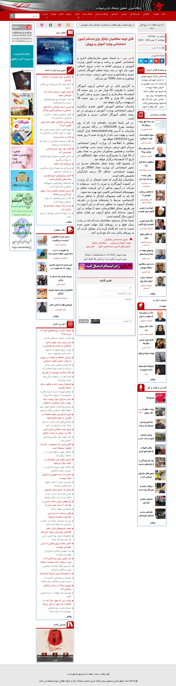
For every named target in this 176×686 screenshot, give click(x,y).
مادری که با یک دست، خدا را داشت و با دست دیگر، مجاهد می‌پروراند (57, 495)
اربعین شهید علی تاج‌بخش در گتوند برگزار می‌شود (57, 461)
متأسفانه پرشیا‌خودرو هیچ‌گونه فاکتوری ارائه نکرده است (57, 185)
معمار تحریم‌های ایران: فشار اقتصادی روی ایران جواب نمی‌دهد (56, 530)
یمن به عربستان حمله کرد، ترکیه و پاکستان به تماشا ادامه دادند (56, 522)
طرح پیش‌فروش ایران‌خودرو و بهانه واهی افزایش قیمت (57, 177)
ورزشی (68, 14)
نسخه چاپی (156, 47)
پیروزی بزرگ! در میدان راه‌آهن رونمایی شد (57, 587)
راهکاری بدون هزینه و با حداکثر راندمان (56, 78)
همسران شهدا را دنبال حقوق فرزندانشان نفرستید (58, 484)
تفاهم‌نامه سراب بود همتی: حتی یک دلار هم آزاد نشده (153, 97)
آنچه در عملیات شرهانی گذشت (57, 338)
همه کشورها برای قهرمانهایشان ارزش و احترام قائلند (57, 101)
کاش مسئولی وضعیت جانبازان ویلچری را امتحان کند (57, 116)
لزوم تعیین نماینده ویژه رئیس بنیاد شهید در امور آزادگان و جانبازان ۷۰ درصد (55, 131)
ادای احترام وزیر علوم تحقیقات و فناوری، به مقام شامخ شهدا (56, 416)
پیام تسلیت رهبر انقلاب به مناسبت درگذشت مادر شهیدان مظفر (106, 26)
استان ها (77, 16)
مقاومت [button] (156, 14)
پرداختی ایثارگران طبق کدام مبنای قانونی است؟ (56, 123)
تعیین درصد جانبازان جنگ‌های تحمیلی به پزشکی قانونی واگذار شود (57, 108)
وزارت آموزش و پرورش (120, 243)
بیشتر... (151, 294)
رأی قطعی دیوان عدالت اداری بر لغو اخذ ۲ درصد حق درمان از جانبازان (56, 503)
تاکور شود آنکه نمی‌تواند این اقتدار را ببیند (55, 86)
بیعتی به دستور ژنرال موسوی (58, 490)
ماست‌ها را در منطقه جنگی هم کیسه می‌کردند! (57, 378)
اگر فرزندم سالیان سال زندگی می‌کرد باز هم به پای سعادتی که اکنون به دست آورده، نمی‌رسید (57, 366)
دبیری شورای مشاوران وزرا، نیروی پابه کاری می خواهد (56, 192)
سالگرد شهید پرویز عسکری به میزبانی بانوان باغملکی (58, 468)
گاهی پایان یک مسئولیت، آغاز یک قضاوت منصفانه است (55, 446)
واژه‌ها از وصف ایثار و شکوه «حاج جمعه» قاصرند (56, 386)
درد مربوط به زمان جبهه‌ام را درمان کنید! (55, 215)
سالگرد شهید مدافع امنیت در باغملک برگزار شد (58, 453)
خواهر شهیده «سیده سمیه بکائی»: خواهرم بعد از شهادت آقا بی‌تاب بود (55, 393)
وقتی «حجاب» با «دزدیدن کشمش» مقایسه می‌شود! (59, 515)
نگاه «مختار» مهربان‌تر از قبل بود (56, 373)
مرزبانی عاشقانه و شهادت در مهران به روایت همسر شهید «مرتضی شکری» (55, 359)
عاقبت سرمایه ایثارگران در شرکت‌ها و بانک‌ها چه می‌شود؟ (55, 143)
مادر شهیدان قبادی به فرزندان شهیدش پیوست (58, 552)
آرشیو (61, 14)
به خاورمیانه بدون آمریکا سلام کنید (55, 574)
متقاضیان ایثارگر (99, 243)
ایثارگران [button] (146, 14)
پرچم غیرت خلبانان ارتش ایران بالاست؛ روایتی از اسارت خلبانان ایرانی (56, 431)
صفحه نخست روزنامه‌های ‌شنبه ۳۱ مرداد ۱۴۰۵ (55, 332)
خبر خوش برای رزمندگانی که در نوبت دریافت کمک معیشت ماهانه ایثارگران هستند (55, 560)
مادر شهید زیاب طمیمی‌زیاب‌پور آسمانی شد (57, 438)
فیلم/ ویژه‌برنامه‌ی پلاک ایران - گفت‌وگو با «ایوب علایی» (153, 105)
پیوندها (53, 14)
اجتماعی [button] (114, 14)
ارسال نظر (84, 321)
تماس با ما (45, 16)
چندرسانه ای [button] (135, 14)
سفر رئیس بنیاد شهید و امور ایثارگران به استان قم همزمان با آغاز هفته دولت (57, 344)
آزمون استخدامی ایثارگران (116, 239)
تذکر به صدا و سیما (62, 137)
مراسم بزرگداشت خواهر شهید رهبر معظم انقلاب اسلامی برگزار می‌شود (55, 408)
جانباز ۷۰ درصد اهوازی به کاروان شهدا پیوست (152, 85)
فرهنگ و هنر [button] (87, 14)
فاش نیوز (90, 246)
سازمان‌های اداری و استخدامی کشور (114, 246)
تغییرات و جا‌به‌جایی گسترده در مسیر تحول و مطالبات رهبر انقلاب (56, 579)
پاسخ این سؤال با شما (154, 91)
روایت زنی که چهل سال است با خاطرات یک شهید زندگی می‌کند (56, 602)
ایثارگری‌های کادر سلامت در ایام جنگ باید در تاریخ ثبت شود (56, 423)
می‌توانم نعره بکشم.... (61, 164)
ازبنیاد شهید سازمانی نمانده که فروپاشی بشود (57, 93)
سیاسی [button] (124, 14)
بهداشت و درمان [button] (101, 14)
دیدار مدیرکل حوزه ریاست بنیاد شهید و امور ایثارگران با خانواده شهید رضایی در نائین (57, 401)
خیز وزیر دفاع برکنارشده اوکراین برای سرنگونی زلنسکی (57, 567)
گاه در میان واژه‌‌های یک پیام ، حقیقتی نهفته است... (57, 200)
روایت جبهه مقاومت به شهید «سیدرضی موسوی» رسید (58, 351)
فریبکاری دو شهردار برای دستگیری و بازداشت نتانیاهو (55, 169)
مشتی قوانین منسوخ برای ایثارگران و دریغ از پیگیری (55, 158)
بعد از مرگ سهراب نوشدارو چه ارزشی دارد (57, 207)
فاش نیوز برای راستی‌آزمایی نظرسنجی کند (58, 150)
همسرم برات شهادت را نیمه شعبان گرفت (55, 594)
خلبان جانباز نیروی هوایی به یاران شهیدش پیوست (152, 78)
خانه (163, 14)
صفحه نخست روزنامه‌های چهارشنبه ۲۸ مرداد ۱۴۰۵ (59, 609)
